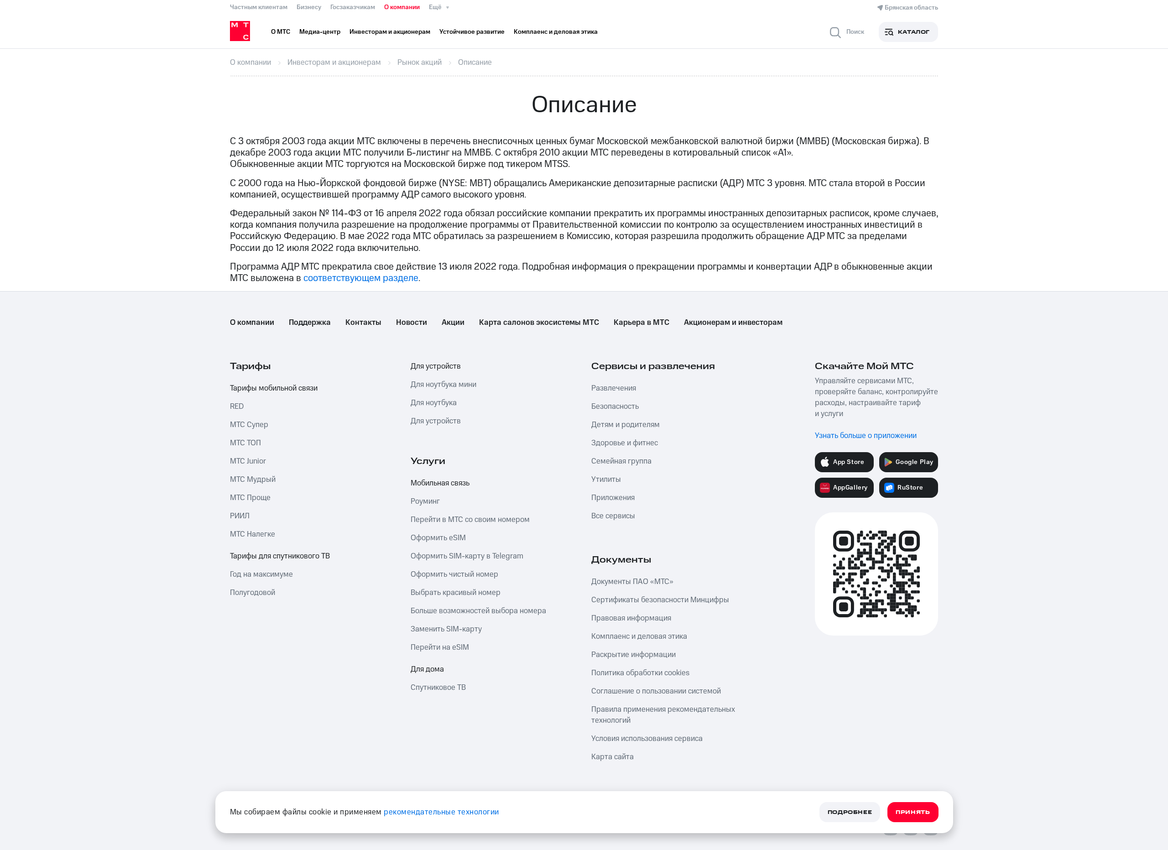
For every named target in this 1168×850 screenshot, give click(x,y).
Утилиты (606, 479)
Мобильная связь (440, 483)
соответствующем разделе (360, 278)
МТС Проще (250, 497)
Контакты (363, 322)
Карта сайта (612, 756)
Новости (411, 322)
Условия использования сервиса (647, 738)
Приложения (613, 497)
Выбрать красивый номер (456, 592)
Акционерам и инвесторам (733, 322)
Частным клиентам (258, 7)
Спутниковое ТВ (438, 687)
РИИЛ (240, 516)
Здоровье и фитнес (624, 443)
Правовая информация (631, 618)
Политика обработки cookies (640, 672)
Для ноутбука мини (443, 384)
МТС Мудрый (253, 479)
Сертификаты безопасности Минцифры (660, 599)
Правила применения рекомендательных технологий (663, 715)
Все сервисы (613, 516)
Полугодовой (252, 592)
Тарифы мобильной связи (274, 388)
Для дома (427, 669)
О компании (402, 7)
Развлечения (613, 388)
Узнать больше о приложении (866, 435)
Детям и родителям (625, 424)
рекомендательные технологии (441, 812)
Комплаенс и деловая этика (639, 636)
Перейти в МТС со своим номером (470, 519)
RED (237, 406)
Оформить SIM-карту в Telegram (467, 556)
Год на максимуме (261, 574)
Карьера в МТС (641, 322)
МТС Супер (249, 424)
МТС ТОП (245, 443)
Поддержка (310, 322)
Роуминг (425, 501)
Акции (453, 322)
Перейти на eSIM (440, 647)
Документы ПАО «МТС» (632, 581)
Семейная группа (621, 461)
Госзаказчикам (352, 7)
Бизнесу (309, 7)
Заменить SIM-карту (446, 629)
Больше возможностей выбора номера (478, 610)
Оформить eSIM (438, 537)
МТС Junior (248, 461)
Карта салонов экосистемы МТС (539, 322)
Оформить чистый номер (454, 574)
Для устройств (436, 366)
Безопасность (615, 406)
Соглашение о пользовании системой (656, 691)
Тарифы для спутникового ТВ (280, 556)
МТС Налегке (252, 534)
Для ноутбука (434, 402)
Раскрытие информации (633, 654)
